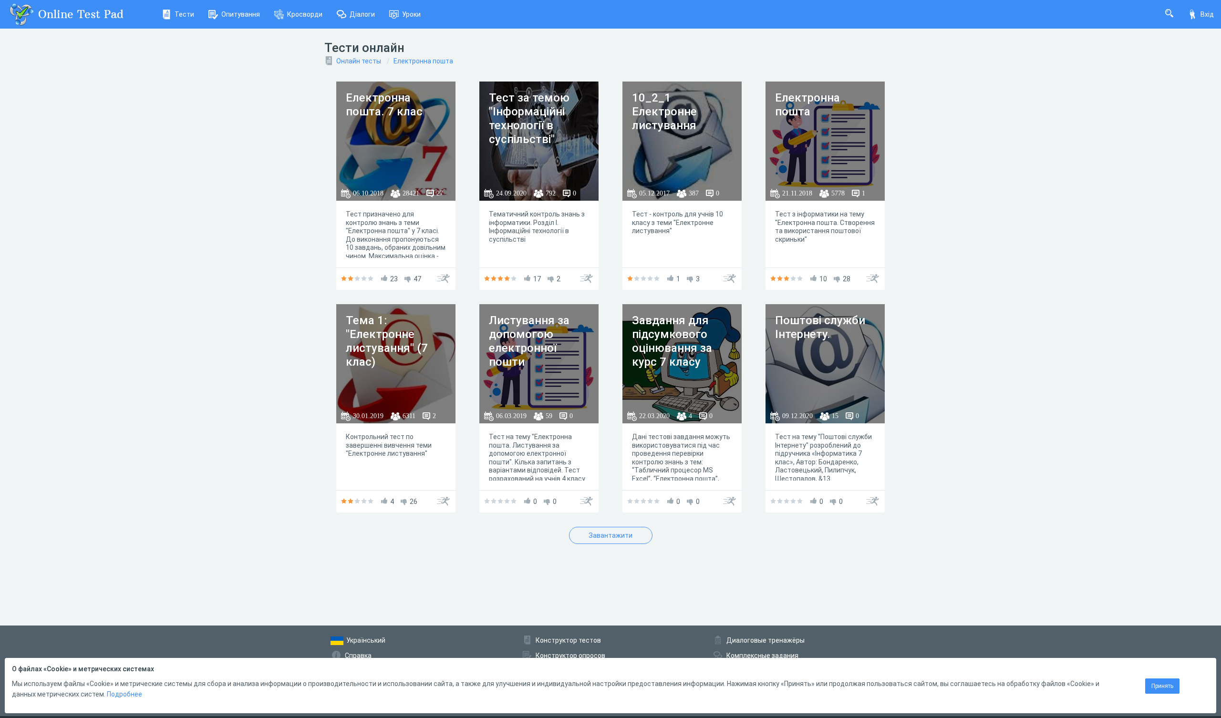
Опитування (240, 14)
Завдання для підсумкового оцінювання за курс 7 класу (672, 341)
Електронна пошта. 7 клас (384, 104)
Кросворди (304, 14)
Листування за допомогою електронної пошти (529, 341)
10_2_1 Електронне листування (664, 111)
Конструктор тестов (568, 640)
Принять (1162, 686)
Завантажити (610, 535)
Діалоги (362, 14)
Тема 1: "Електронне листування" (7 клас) (387, 341)
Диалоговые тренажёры (765, 640)
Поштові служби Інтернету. (820, 327)
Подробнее (124, 694)
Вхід (1207, 14)
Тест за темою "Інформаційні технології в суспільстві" (529, 118)
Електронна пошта (423, 61)
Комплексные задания (762, 655)
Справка (358, 655)
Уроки (411, 14)
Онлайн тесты (358, 61)
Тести (184, 14)
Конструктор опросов (570, 655)
